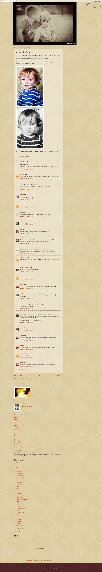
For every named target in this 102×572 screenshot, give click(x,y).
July (18, 482)
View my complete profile (26, 406)
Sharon (21, 284)
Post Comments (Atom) (26, 378)
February (19, 493)
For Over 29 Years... (24, 267)
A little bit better (20, 503)
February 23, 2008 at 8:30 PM (26, 263)
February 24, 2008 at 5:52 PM (26, 366)
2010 (17, 465)
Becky (21, 221)
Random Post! (20, 525)
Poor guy (19, 506)
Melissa (21, 353)
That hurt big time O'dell (22, 495)
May (18, 486)
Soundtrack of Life (21, 497)
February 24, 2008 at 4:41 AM (26, 308)
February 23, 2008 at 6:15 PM (26, 169)
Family (18, 523)
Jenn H (16, 427)
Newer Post (18, 375)
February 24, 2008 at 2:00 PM (26, 357)
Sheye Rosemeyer (18, 446)
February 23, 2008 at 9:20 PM (26, 271)
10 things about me (21, 508)
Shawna (22, 194)
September (20, 477)
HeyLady (22, 212)
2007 (17, 531)
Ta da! (18, 510)
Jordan (15, 437)
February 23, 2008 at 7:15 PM (26, 233)
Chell (21, 229)
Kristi (15, 425)
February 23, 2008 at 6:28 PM (26, 199)
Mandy (15, 419)
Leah (15, 429)
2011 (17, 462)
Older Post (59, 375)
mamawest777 (23, 257)
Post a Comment (22, 369)
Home (39, 375)
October (19, 475)
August (19, 480)
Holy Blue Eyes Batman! (22, 499)
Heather (16, 417)
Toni (15, 423)
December (19, 471)
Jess (21, 312)
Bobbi (23, 404)
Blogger (58, 568)
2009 (17, 467)
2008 (17, 469)
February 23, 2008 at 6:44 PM (26, 208)
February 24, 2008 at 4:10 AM (26, 298)
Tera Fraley (22, 327)
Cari (15, 435)
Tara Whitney (17, 443)
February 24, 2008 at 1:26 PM (26, 349)
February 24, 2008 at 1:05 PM (26, 340)
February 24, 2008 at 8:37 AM (26, 330)
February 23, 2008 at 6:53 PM (26, 216)
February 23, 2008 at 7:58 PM (26, 253)
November (19, 473)
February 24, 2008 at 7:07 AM (26, 322)
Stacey (21, 293)
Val (20, 276)
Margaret (22, 335)
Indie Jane (16, 439)
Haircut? (19, 501)
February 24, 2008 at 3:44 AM (26, 288)
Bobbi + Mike (17, 441)
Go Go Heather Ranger (19, 433)
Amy (21, 345)
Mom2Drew (22, 237)
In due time (19, 521)
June (18, 484)
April (18, 488)
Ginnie (21, 362)
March (18, 491)
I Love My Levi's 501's (22, 517)
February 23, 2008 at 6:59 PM (26, 224)
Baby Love (19, 514)
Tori (15, 431)
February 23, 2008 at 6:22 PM (26, 189)
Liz (20, 247)
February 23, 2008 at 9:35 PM (26, 280)
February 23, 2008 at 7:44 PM (26, 243)
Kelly (21, 204)
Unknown (22, 174)
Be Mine (19, 519)
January (19, 528)
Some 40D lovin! (21, 512)
